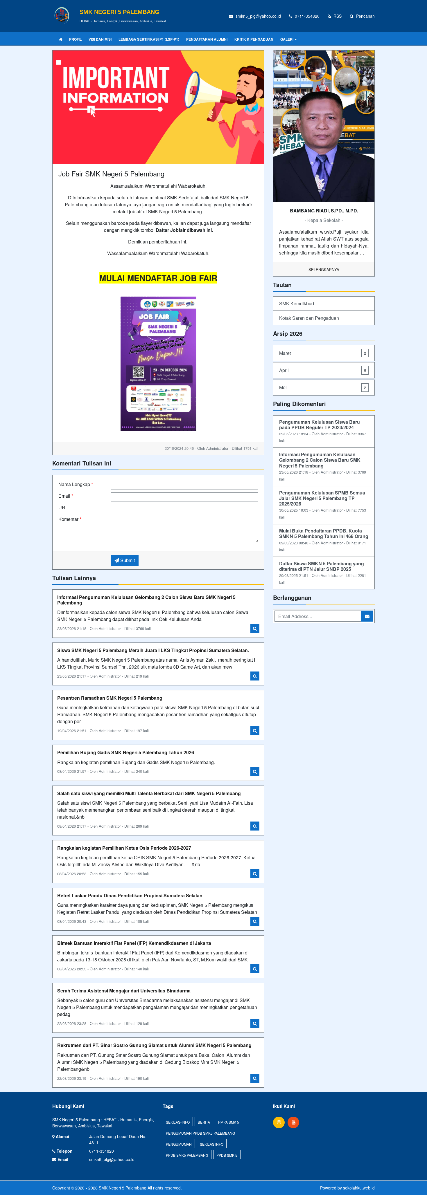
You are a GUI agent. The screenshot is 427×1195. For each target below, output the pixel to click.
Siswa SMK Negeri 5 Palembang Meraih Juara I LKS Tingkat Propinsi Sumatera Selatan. (153, 650)
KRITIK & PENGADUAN (253, 39)
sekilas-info (178, 1122)
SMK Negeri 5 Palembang (122, 1188)
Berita (204, 1122)
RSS (337, 16)
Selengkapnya (323, 269)
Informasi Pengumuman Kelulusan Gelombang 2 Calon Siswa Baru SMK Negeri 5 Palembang (146, 600)
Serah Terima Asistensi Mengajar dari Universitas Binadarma (124, 990)
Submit (127, 560)
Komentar (69, 519)
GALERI (286, 39)
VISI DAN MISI (100, 39)
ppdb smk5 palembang (187, 1155)
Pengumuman (179, 1144)
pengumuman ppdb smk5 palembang (200, 1133)
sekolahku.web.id (359, 1188)
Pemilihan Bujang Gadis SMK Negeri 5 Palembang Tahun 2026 (125, 752)
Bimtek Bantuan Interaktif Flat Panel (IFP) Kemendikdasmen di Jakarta (134, 943)
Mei (322, 387)
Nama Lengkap (75, 484)
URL (63, 507)
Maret (322, 353)
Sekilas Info (211, 1144)
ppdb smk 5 (226, 1155)
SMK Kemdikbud (296, 303)
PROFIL (75, 39)
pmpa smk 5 (228, 1122)
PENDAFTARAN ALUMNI (206, 39)
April (322, 370)
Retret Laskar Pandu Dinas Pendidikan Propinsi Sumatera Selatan (129, 895)
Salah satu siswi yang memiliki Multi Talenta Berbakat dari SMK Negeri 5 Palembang (149, 793)
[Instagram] (280, 1122)
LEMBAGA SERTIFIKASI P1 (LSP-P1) (149, 39)
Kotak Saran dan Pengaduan (309, 318)
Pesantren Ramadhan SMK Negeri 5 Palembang (109, 697)
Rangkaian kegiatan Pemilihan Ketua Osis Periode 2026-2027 (124, 847)
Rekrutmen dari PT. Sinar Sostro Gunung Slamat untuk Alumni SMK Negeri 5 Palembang (154, 1045)
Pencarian (365, 16)
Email (65, 495)
